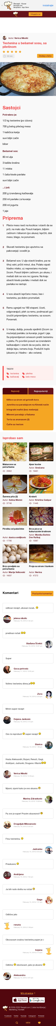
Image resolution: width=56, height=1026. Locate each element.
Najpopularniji (41, 391)
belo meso (31, 377)
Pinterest (41, 1016)
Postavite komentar (42, 593)
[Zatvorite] (2, 5)
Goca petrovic (21, 668)
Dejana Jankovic (22, 719)
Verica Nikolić (21, 38)
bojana (38, 950)
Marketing (13, 1009)
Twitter (16, 1016)
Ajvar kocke (41, 457)
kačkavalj (14, 377)
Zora (39, 694)
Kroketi (41, 490)
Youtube (23, 1016)
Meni (28, 1023)
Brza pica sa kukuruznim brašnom (41, 524)
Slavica (38, 744)
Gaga (39, 899)
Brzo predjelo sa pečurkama (15, 560)
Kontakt (21, 1009)
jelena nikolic (20, 618)
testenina (14, 373)
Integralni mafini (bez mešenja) (22, 409)
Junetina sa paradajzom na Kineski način (28, 404)
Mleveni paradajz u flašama (21, 414)
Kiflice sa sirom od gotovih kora (23, 399)
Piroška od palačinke (15, 524)
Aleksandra (19, 975)
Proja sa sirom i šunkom (41, 560)
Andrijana (19, 874)
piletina (29, 373)
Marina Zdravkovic (32, 798)
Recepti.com (5, 1008)
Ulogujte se (35, 14)
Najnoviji (15, 391)
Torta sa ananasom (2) (18, 419)
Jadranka (37, 849)
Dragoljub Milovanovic (25, 824)
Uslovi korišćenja (38, 1007)
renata (17, 924)
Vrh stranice (27, 993)
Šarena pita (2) (15, 490)
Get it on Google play (37, 1000)
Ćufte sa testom (15, 424)
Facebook (7, 1016)
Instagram (32, 1016)
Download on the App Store (20, 1000)
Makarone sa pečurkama (15, 457)
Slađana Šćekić (34, 643)
